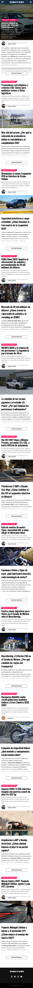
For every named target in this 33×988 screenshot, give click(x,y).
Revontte (21, 985)
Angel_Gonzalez (12, 44)
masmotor (10, 718)
